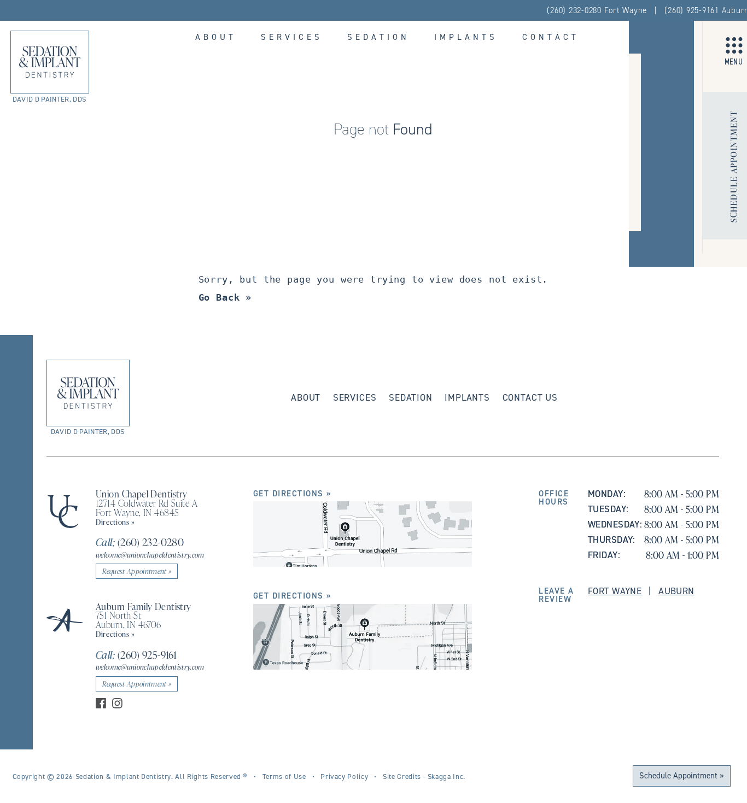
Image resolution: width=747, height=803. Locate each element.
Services (292, 37)
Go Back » (225, 297)
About (215, 37)
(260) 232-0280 (140, 542)
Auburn (676, 590)
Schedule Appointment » (681, 775)
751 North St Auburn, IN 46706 (128, 619)
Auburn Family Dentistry (143, 606)
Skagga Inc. (446, 776)
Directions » (115, 521)
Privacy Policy (344, 776)
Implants (466, 37)
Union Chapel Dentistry (141, 494)
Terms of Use (284, 776)
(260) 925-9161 (136, 654)
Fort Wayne (614, 590)
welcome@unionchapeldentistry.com (150, 554)
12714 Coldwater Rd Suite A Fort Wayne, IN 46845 (146, 507)
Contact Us (530, 397)
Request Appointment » (136, 571)
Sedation (378, 37)
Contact (550, 37)
